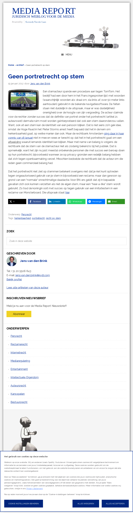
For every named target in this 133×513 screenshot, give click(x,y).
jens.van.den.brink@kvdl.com (33, 275)
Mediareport (43, 15)
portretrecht (38, 218)
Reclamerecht (19, 344)
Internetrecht (18, 352)
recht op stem (53, 218)
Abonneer (19, 314)
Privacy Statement (34, 488)
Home (11, 65)
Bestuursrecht (19, 402)
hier (67, 192)
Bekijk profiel (14, 279)
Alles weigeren (86, 503)
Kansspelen (18, 393)
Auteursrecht (18, 385)
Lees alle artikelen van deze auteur (27, 287)
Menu (69, 54)
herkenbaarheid (22, 218)
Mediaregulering (20, 360)
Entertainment (19, 369)
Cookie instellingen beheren (23, 503)
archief (20, 65)
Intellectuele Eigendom (25, 377)
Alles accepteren (115, 503)
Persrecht (26, 214)
